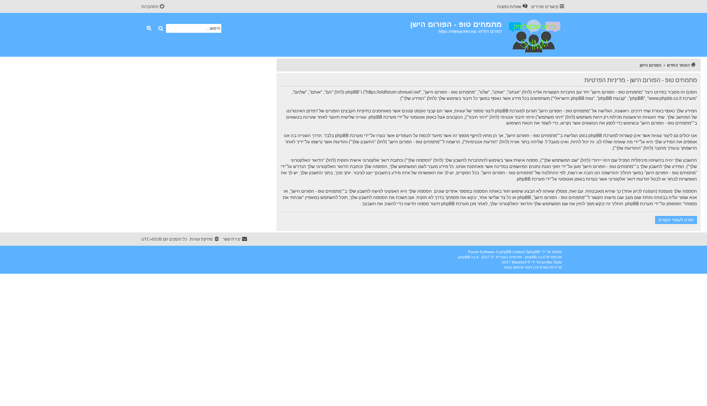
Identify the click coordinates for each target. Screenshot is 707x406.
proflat (547, 262)
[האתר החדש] (534, 35)
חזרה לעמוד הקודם (676, 220)
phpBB (534, 252)
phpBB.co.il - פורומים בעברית (520, 257)
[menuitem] (513, 6)
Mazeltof (519, 262)
